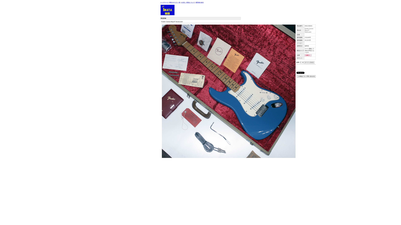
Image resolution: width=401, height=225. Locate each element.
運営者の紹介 (200, 2)
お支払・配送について (188, 2)
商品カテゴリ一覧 (174, 2)
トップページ (164, 2)
